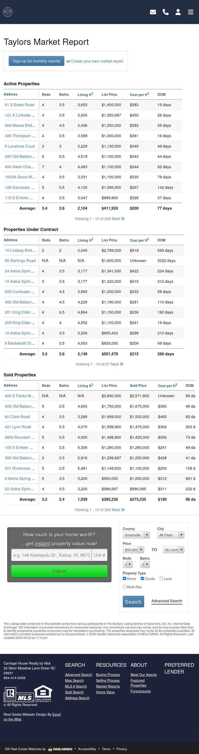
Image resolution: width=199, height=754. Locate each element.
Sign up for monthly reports (36, 61)
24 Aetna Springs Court (25, 271)
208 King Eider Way (22, 322)
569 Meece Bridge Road (26, 125)
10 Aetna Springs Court (25, 333)
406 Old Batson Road (23, 406)
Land (167, 578)
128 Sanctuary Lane (22, 187)
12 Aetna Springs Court (25, 281)
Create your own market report (97, 61)
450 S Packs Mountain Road (29, 395)
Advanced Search (166, 600)
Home (131, 578)
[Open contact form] (153, 11)
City (160, 528)
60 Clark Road (17, 416)
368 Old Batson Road (23, 457)
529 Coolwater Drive (22, 291)
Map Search (74, 680)
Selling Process (108, 680)
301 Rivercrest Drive (22, 468)
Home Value (105, 692)
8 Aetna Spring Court (23, 478)
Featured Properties (138, 683)
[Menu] (190, 11)
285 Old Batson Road (23, 156)
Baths (145, 558)
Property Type (134, 573)
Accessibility (87, 748)
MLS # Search (76, 686)
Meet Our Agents (144, 674)
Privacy (121, 748)
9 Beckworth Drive (20, 343)
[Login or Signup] (178, 11)
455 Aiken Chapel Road (25, 166)
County (129, 528)
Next (116, 218)
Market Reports (108, 686)
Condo (149, 578)
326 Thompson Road (23, 135)
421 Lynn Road (18, 426)
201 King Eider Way (22, 312)
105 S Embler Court (22, 447)
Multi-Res (133, 586)
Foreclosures (141, 691)
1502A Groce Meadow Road (29, 177)
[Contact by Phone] (166, 11)
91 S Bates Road (19, 104)
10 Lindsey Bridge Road (26, 250)
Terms (106, 748)
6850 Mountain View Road (28, 437)
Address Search (77, 697)
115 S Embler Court (22, 197)
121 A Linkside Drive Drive (28, 115)
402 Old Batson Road (23, 302)
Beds (127, 558)
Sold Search (74, 692)
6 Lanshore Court (20, 146)
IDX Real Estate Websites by (26, 748)
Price (127, 543)
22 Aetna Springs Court (25, 489)
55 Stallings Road (20, 260)
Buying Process (108, 674)
